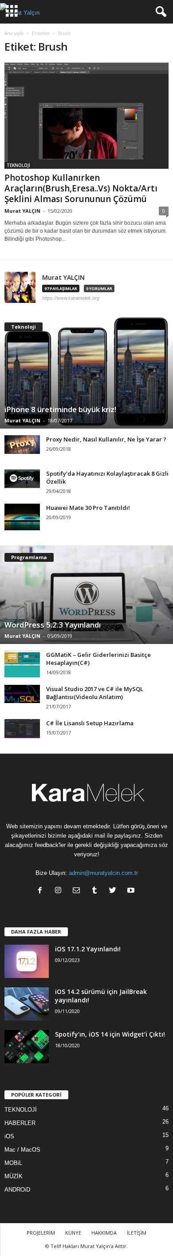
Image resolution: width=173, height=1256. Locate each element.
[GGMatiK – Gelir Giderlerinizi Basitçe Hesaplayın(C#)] (22, 664)
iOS (9, 1136)
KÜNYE (73, 1232)
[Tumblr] (96, 891)
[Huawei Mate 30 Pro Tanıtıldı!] (22, 517)
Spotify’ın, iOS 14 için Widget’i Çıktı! (110, 1034)
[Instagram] (60, 891)
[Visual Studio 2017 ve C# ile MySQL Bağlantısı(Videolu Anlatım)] (22, 694)
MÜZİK (13, 1176)
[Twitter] (115, 891)
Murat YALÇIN (22, 210)
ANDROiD (17, 1189)
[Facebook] (42, 891)
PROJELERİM (41, 1232)
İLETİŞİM (136, 1232)
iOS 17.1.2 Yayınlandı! (88, 949)
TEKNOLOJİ (18, 165)
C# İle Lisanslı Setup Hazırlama (90, 723)
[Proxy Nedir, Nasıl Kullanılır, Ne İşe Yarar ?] (22, 444)
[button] (159, 12)
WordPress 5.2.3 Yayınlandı (52, 625)
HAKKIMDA (104, 1232)
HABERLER (19, 1123)
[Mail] (78, 891)
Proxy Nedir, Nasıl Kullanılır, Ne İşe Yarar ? (106, 439)
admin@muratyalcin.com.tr (103, 873)
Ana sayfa (14, 33)
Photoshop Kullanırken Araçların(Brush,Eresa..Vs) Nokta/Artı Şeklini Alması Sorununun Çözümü (80, 188)
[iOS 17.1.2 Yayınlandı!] (26, 961)
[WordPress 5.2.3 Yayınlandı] (86, 594)
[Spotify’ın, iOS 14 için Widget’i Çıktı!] (26, 1046)
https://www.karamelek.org (70, 298)
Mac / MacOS (22, 1149)
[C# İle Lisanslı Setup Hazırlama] (22, 728)
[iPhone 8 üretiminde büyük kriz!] (86, 372)
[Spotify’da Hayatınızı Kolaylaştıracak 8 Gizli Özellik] (22, 478)
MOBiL (13, 1163)
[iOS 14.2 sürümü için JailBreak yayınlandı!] (26, 1004)
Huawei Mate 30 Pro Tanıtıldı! (88, 508)
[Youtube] (132, 891)
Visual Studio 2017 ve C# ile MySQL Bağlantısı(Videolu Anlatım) (94, 693)
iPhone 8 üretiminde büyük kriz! (60, 409)
